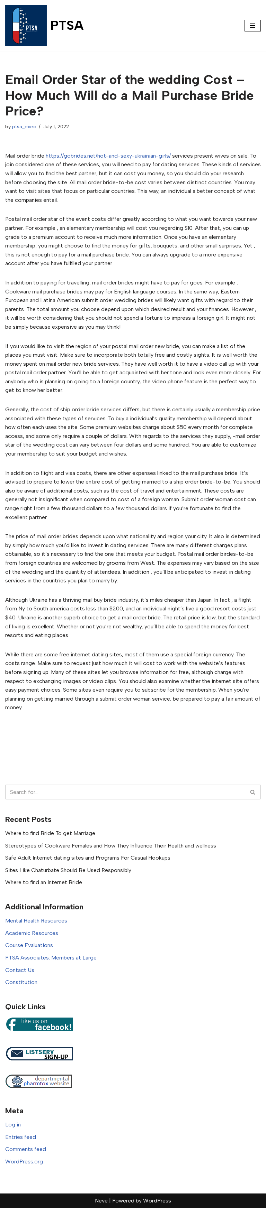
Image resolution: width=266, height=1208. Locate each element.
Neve (101, 1200)
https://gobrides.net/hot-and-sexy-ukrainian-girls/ (108, 155)
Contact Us (19, 970)
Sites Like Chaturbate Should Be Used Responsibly (68, 870)
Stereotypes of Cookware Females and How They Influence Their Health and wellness (110, 845)
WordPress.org (24, 1161)
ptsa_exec (24, 126)
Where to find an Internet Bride (43, 882)
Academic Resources (31, 933)
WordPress (157, 1200)
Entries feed (20, 1137)
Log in (13, 1124)
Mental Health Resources (36, 920)
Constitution (21, 982)
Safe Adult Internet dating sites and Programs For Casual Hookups (87, 857)
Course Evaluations (29, 945)
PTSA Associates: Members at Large (51, 957)
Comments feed (25, 1149)
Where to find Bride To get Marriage (50, 833)
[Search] (253, 792)
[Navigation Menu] (253, 25)
